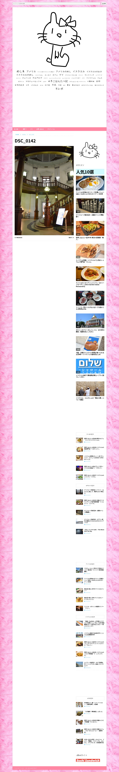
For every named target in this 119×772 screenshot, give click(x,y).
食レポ (59, 88)
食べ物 (16, 129)
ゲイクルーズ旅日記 (71, 75)
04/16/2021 (88, 479)
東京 (68, 85)
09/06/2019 (88, 667)
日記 (60, 85)
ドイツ (46, 78)
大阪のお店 (34, 85)
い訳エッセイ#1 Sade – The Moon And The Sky (94, 530)
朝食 (64, 85)
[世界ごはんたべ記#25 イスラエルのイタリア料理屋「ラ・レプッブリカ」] (79, 654)
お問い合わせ (40, 129)
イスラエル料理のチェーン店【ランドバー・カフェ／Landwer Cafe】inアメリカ (94, 457)
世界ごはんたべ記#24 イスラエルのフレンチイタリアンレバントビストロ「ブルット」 (94, 643)
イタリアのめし (39, 75)
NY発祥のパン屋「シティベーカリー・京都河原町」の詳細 (93, 703)
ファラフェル (91, 78)
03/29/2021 (88, 505)
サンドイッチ (89, 75)
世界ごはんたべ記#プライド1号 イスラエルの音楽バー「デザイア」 (93, 467)
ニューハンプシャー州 (55, 78)
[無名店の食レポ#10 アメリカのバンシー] (79, 590)
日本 (54, 85)
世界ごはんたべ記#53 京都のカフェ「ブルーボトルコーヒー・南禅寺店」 (94, 730)
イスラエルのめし (25, 75)
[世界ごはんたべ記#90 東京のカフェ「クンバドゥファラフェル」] (79, 440)
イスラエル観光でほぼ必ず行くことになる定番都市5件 (94, 633)
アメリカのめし (63, 71)
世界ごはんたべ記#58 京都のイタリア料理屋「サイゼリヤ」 (94, 721)
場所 (24, 129)
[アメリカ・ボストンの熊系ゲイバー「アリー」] (79, 608)
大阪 (27, 85)
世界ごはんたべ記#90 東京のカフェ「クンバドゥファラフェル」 (94, 439)
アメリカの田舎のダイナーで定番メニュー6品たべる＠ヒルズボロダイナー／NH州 (94, 580)
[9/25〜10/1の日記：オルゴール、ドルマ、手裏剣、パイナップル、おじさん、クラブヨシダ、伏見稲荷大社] (79, 741)
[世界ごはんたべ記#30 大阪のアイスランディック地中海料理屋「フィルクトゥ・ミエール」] (79, 502)
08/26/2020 (88, 583)
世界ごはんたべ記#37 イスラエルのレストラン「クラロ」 (94, 476)
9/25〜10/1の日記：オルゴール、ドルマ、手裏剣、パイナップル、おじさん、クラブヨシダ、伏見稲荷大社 (94, 741)
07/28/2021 (88, 573)
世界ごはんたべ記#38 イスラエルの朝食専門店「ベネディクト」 (94, 448)
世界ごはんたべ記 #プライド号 (77, 81)
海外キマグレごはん (87, 85)
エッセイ (48, 75)
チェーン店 (26, 78)
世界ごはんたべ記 (58, 81)
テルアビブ (37, 78)
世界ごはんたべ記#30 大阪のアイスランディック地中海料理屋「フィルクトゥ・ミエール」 (94, 501)
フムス (99, 78)
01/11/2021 (88, 636)
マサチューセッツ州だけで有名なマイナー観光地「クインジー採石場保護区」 (94, 569)
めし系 (21, 71)
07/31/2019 (88, 495)
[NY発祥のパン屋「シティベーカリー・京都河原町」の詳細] (79, 704)
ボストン (21, 81)
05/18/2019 (88, 524)
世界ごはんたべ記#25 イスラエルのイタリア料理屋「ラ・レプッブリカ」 (94, 653)
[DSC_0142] (44, 234)
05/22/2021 (88, 734)
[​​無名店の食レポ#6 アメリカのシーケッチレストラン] (79, 599)
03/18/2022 (88, 713)
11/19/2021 (88, 601)
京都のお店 (19, 85)
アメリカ (31, 71)
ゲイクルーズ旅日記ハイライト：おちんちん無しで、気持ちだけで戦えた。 (94, 491)
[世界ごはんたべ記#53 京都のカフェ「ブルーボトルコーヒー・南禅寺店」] (79, 731)
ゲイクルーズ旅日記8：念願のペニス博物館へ (93, 511)
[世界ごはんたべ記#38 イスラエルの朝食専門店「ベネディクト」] (79, 449)
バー (83, 78)
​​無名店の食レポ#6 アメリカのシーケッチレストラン (93, 598)
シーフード (99, 75)
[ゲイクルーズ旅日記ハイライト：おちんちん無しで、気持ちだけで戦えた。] (79, 491)
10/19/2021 (88, 610)
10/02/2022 (88, 744)
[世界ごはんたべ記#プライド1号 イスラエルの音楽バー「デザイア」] (79, 468)
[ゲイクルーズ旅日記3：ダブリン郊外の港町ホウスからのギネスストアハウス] (79, 521)
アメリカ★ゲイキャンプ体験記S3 (46, 71)
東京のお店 (76, 85)
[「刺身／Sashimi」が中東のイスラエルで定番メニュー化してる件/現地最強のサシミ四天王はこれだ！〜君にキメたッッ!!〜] (79, 623)
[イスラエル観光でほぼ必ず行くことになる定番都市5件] (79, 635)
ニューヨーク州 (66, 78)
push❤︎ (104, 3)
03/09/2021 (88, 628)
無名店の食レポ (99, 85)
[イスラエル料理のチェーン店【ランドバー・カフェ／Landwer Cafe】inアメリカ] (79, 458)
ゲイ (61, 75)
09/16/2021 (88, 442)
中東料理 (91, 81)
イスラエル (79, 71)
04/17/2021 (88, 451)
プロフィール (51, 129)
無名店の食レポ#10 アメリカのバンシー (94, 589)
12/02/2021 (88, 592)
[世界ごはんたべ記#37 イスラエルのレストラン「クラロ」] (79, 477)
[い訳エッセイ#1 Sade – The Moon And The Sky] (79, 531)
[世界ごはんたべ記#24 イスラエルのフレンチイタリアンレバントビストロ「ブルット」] (79, 643)
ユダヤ (44, 81)
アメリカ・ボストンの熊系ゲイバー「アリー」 (94, 607)
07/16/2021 (88, 706)
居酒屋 (41, 85)
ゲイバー (81, 75)
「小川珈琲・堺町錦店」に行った (93, 711)
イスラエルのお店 (94, 71)
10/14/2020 (88, 533)
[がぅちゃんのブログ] (59, 66)
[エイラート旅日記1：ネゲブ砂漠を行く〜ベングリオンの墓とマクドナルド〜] (79, 664)
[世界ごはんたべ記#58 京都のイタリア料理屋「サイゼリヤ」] (79, 722)
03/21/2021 (88, 657)
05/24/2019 (88, 514)
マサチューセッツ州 (33, 81)
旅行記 (47, 85)
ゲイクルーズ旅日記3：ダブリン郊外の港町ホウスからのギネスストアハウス (94, 521)
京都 (98, 81)
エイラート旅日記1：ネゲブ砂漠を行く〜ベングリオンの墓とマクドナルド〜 (94, 664)
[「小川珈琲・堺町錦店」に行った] (79, 713)
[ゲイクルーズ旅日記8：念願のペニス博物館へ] (79, 512)
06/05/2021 (88, 470)
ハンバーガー (76, 78)
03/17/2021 (88, 647)
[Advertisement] (59, 110)
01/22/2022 (88, 461)
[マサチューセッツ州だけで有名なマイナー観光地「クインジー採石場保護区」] (79, 570)
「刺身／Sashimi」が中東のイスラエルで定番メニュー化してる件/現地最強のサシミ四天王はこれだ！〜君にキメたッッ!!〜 (94, 623)
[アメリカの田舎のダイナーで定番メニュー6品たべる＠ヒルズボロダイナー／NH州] (79, 580)
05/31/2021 (88, 724)
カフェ (55, 75)
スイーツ (18, 78)
